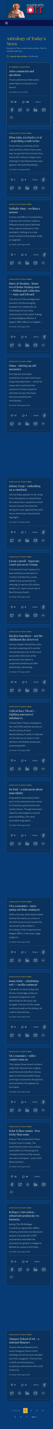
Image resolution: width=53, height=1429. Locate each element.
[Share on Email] (44, 110)
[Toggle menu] (6, 23)
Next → (35, 1417)
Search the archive (24, 56)
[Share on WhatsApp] (27, 110)
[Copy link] (11, 117)
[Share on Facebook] (12, 110)
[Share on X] (20, 110)
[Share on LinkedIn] (35, 110)
